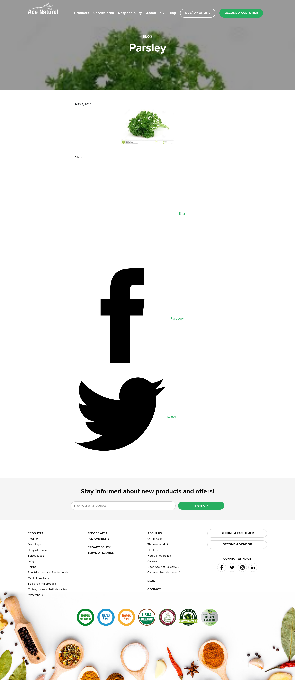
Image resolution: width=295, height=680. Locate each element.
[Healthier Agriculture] (85, 617)
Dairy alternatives (38, 550)
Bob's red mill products (42, 583)
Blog (172, 13)
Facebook (177, 319)
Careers (152, 561)
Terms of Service (101, 553)
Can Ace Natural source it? (164, 572)
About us (153, 13)
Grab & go (34, 544)
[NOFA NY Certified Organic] (167, 617)
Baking (32, 567)
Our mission (155, 539)
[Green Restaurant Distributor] (188, 617)
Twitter (171, 417)
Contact (154, 589)
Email (182, 214)
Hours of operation (159, 555)
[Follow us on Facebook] (221, 567)
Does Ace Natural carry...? (163, 567)
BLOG (147, 37)
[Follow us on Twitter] (232, 567)
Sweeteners (35, 595)
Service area (103, 13)
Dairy (31, 561)
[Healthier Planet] (106, 617)
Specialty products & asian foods (48, 572)
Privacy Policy (99, 547)
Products (81, 13)
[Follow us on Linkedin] (252, 567)
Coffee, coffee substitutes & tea (47, 589)
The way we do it (158, 544)
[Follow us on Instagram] (242, 567)
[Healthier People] (126, 617)
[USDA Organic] (147, 617)
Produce (33, 539)
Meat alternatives (38, 578)
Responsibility (130, 13)
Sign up (201, 505)
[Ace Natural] (43, 7)
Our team (153, 550)
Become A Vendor (237, 544)
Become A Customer (237, 533)
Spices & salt (36, 555)
